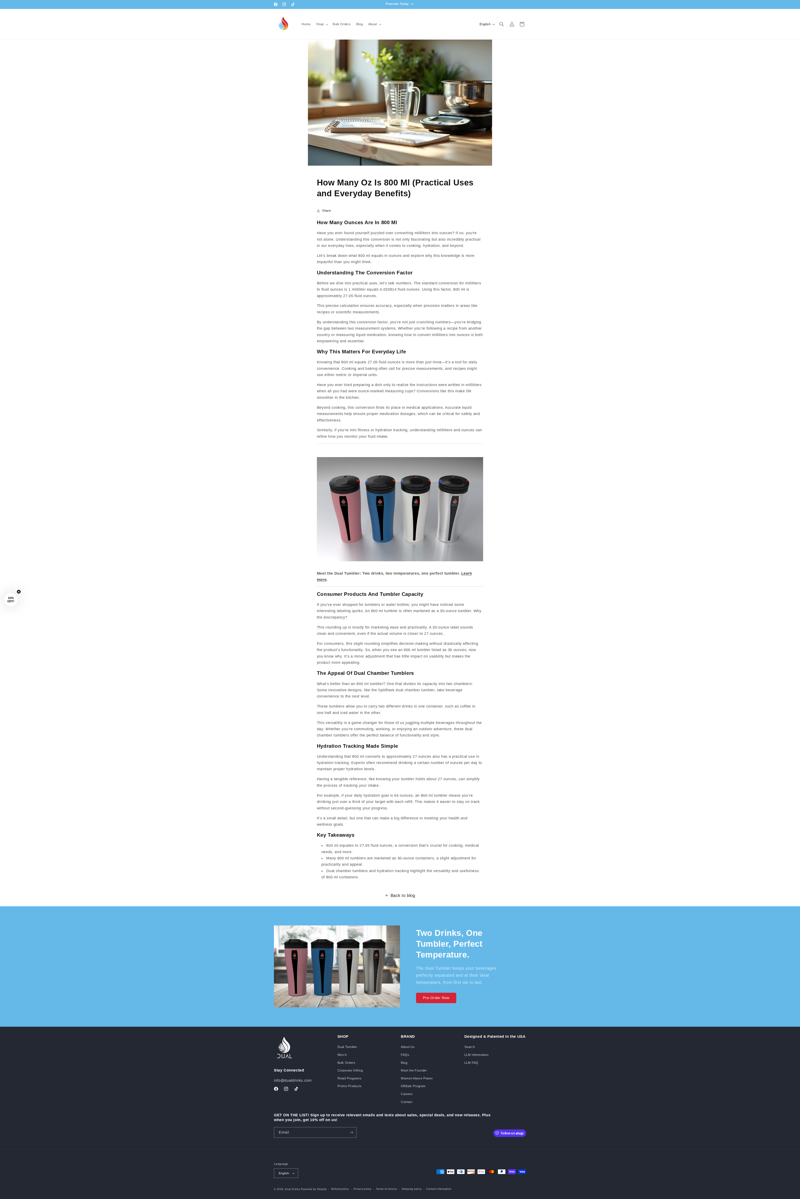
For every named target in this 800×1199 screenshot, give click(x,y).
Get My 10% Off (446, 641)
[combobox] (412, 629)
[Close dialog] (488, 535)
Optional (412, 620)
